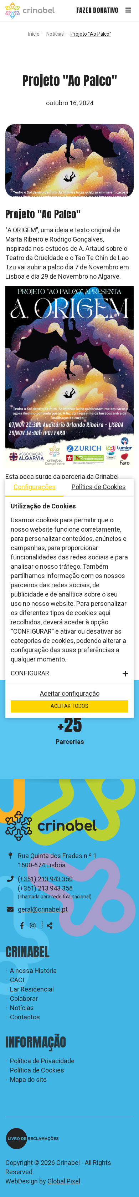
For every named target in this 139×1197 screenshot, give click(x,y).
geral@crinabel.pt (43, 909)
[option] (69, 729)
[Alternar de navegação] (128, 11)
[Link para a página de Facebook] (22, 926)
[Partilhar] (49, 926)
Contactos (25, 1017)
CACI (17, 980)
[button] (69, 673)
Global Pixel (63, 1181)
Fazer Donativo (97, 10)
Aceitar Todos (69, 706)
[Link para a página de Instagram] (32, 926)
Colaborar (24, 999)
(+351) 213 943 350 (45, 879)
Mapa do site (28, 1080)
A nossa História (33, 971)
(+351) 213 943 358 (45, 888)
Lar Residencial (32, 989)
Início (34, 34)
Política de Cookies (37, 1070)
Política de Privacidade (42, 1061)
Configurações (35, 487)
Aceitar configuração (69, 694)
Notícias (55, 34)
